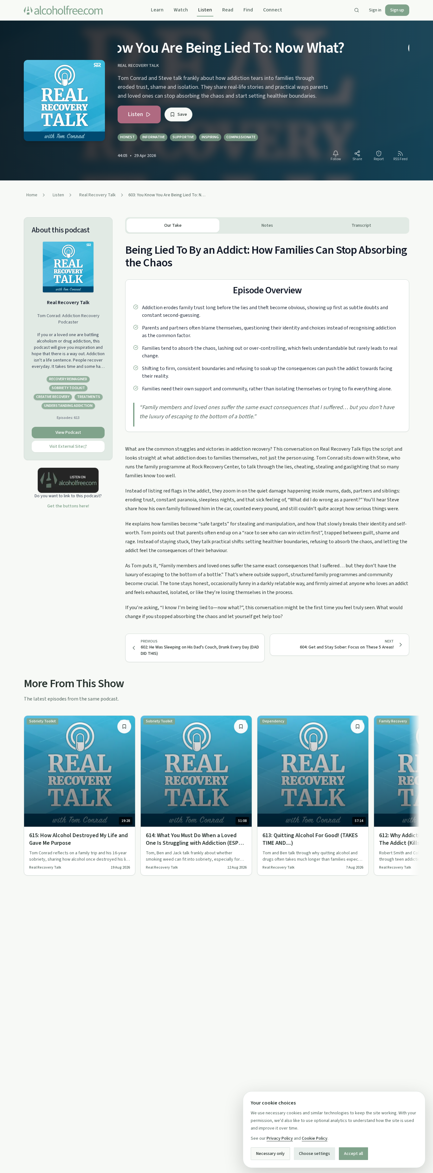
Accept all (353, 1153)
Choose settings (314, 1153)
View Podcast (68, 432)
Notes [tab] (267, 225)
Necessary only (270, 1153)
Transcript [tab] (361, 225)
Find (248, 9)
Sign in (375, 10)
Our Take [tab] (173, 225)
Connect (272, 9)
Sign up (397, 10)
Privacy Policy (280, 1138)
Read (227, 9)
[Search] (357, 10)
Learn (157, 9)
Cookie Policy (314, 1138)
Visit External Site (66, 446)
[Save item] (124, 726)
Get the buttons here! (68, 506)
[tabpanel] (267, 427)
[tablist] (267, 225)
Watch (181, 9)
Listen (205, 9)
